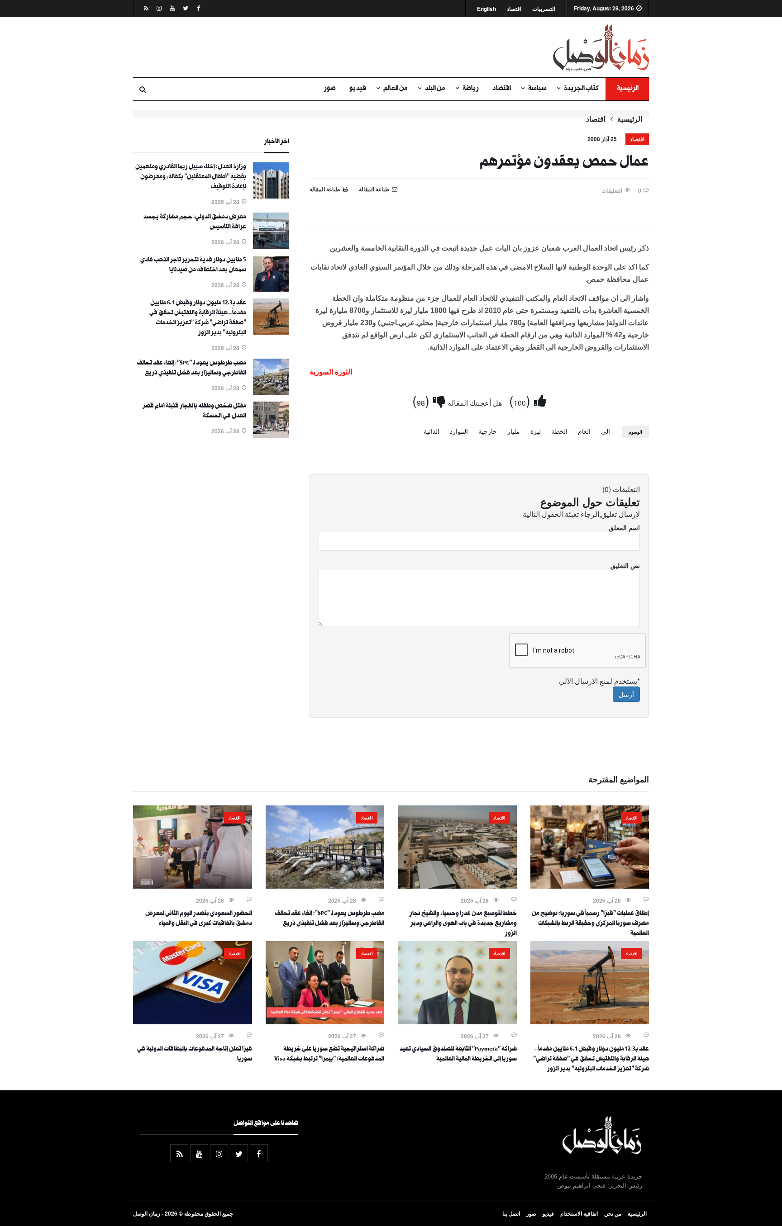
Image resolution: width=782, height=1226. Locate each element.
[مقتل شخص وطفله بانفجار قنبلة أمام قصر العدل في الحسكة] (271, 435)
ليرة (535, 430)
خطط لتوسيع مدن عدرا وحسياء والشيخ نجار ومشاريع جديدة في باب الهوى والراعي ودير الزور (463, 923)
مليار (513, 430)
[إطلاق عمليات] (589, 885)
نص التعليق (625, 565)
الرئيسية (627, 89)
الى (605, 430)
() (521, 400)
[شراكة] (457, 1021)
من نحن (612, 1213)
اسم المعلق (624, 527)
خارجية (487, 430)
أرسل (626, 694)
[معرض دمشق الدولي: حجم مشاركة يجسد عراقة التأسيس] (271, 246)
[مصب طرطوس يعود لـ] (271, 392)
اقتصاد (514, 8)
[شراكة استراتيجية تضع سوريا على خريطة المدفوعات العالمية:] (325, 1021)
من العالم (395, 89)
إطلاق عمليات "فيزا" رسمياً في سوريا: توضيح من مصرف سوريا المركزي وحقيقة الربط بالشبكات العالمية (590, 923)
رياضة (471, 89)
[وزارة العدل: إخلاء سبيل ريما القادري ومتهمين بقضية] (271, 195)
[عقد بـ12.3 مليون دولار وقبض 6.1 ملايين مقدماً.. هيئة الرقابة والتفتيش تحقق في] (271, 331)
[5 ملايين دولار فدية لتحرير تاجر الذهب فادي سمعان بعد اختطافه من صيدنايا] (271, 288)
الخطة (559, 430)
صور (330, 89)
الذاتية (431, 430)
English (486, 8)
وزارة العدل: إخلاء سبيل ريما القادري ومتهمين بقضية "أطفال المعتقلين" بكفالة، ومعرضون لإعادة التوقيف (190, 177)
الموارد (459, 430)
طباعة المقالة (325, 189)
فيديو (357, 89)
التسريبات (543, 8)
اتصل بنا (511, 1213)
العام (584, 430)
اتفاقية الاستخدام (579, 1213)
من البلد (435, 89)
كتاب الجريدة (581, 89)
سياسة (537, 89)
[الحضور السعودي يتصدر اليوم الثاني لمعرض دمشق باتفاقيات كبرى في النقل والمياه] (192, 885)
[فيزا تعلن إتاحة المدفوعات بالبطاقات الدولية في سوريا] (192, 1021)
